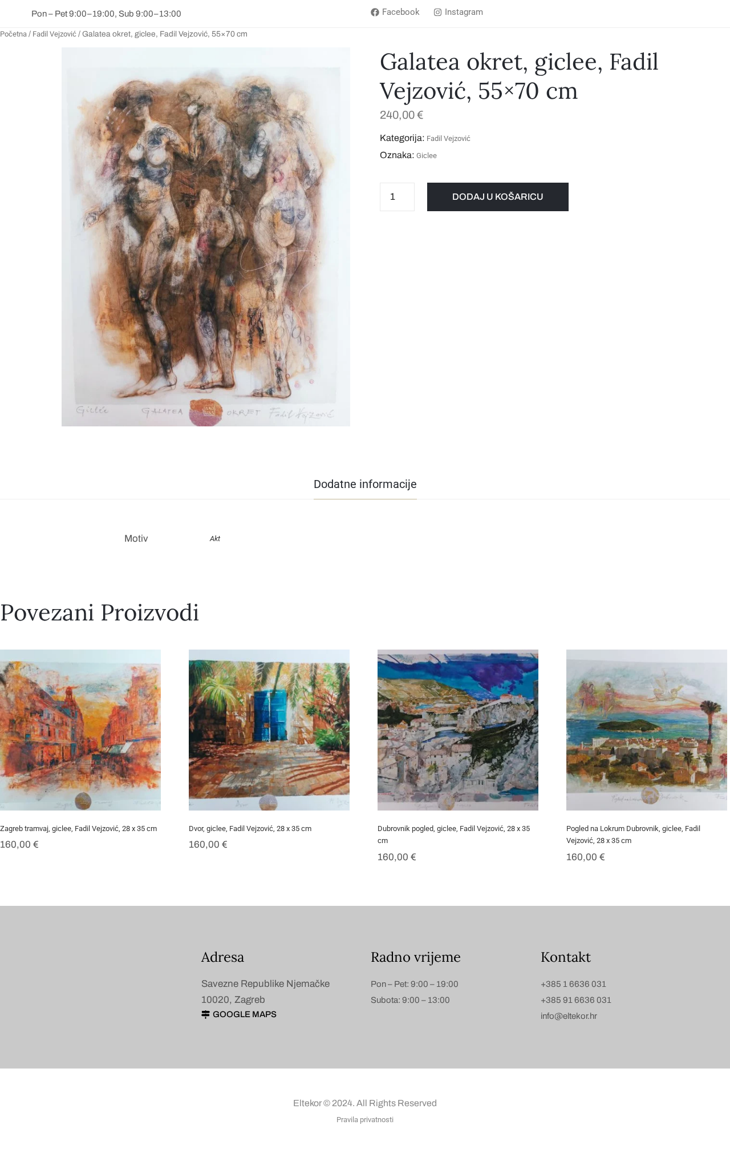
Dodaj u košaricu (498, 196)
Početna (13, 34)
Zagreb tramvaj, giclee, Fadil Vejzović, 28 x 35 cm (78, 828)
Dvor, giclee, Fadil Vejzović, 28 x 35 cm (250, 828)
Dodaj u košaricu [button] (81, 794)
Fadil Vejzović (54, 34)
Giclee (426, 155)
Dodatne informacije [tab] (365, 484)
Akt (215, 538)
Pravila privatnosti (365, 1119)
